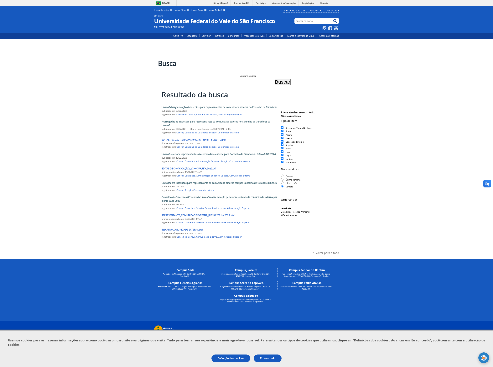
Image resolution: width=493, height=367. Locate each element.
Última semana (293, 179)
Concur (191, 114)
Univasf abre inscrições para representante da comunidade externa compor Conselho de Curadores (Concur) (220, 183)
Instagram (325, 28)
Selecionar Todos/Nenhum (299, 127)
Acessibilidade (291, 10)
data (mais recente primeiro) (295, 211)
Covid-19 (178, 35)
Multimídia (291, 162)
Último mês (291, 183)
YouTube (336, 28)
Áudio (289, 131)
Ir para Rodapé (217, 10)
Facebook (330, 28)
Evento (289, 138)
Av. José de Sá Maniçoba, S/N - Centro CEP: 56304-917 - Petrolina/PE (184, 275)
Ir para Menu (182, 10)
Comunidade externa (206, 114)
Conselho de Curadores (196, 132)
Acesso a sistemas (329, 35)
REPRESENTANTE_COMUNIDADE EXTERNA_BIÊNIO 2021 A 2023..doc (198, 215)
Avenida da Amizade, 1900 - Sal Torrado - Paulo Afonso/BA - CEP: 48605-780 (306, 287)
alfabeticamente (289, 215)
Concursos (233, 35)
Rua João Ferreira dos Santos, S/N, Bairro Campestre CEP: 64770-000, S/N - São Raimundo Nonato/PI (245, 287)
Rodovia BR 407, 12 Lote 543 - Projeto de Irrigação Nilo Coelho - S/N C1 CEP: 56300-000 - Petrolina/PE (184, 287)
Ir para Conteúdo (163, 10)
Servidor (206, 35)
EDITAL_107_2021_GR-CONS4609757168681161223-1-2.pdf (194, 139)
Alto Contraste (312, 10)
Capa (288, 155)
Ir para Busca (198, 10)
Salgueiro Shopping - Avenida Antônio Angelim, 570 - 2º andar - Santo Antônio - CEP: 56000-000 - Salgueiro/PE (245, 300)
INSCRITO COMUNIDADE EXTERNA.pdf (182, 229)
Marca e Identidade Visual (301, 35)
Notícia (289, 158)
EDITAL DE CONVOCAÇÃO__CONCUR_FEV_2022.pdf (189, 168)
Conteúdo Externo (295, 141)
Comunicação (276, 35)
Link (288, 152)
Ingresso (219, 35)
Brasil (166, 3)
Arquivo (289, 145)
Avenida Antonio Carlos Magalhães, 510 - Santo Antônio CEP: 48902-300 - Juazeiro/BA (245, 275)
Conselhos (181, 114)
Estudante (192, 35)
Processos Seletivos (254, 35)
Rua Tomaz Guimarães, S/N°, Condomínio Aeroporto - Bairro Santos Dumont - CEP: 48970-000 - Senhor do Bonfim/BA (306, 275)
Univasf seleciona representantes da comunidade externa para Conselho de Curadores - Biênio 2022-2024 (219, 154)
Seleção (213, 132)
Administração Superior (230, 114)
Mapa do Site (331, 10)
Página (289, 134)
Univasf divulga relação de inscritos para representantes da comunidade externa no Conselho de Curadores (219, 107)
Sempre (289, 186)
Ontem (289, 176)
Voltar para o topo (327, 253)
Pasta (288, 148)
